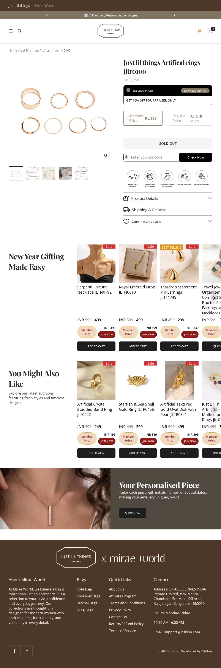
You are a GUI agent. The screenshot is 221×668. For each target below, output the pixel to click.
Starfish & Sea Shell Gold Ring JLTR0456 (136, 406)
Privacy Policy (120, 610)
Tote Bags (85, 589)
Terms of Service (122, 630)
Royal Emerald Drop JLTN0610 (137, 289)
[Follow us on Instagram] (26, 651)
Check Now (196, 157)
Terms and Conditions (127, 603)
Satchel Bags (87, 603)
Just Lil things (19, 5)
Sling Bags (85, 610)
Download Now (193, 90)
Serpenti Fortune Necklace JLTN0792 (94, 289)
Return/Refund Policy (126, 623)
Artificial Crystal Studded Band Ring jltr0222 (94, 409)
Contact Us (118, 617)
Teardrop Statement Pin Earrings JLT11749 (178, 292)
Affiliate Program (123, 596)
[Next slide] (214, 297)
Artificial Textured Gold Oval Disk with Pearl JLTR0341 (178, 409)
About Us (116, 589)
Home (13, 50)
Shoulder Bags (88, 596)
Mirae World (44, 5)
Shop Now (132, 513)
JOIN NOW (107, 334)
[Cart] (209, 30)
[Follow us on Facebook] (15, 651)
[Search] (20, 31)
